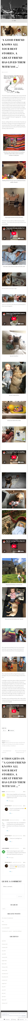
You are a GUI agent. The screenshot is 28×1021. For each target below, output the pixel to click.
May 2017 (4, 993)
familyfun (4, 744)
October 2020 (4, 947)
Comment (20, 896)
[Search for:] (14, 908)
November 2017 (5, 977)
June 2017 (4, 990)
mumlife (3, 745)
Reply (24, 791)
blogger (16, 742)
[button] (7, 279)
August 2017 (4, 983)
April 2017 (4, 996)
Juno (3, 921)
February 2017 (4, 1003)
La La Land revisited (5, 927)
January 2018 (4, 970)
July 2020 (4, 950)
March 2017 (4, 999)
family (23, 742)
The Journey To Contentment (7, 918)
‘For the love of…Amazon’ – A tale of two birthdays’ (12, 931)
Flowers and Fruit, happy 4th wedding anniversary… (20, 751)
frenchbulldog (8, 744)
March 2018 (4, 963)
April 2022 (4, 940)
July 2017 (4, 986)
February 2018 (4, 967)
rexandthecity (13, 745)
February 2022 (4, 944)
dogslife (20, 742)
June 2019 (4, 954)
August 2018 (4, 960)
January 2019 (4, 957)
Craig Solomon (5, 820)
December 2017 (5, 973)
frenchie (13, 744)
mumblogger (21, 744)
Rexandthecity (8, 805)
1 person (12, 800)
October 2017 (4, 980)
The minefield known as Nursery (6, 751)
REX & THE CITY (14, 11)
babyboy (6, 742)
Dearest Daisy (4, 924)
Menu (15, 20)
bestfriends (11, 742)
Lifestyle (7, 740)
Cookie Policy (24, 1015)
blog (14, 742)
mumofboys (8, 745)
